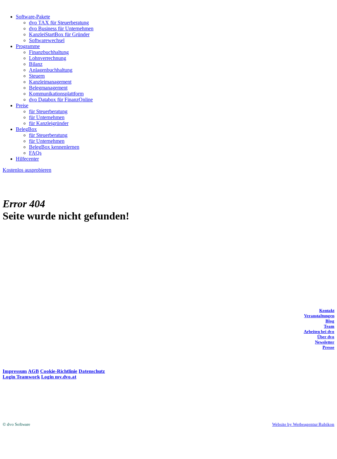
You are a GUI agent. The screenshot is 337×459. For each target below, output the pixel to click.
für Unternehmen (47, 117)
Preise (22, 105)
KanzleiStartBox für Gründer (59, 34)
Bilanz (35, 64)
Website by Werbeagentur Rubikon (303, 424)
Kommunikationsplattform (56, 93)
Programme (28, 46)
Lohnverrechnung (47, 58)
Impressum (15, 371)
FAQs (35, 153)
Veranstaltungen (319, 315)
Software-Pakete (33, 16)
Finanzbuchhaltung (49, 52)
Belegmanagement (48, 87)
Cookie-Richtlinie (58, 371)
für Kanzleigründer (48, 123)
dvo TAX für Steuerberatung (59, 22)
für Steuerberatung (48, 111)
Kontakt (326, 310)
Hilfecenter (27, 159)
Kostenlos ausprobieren (27, 170)
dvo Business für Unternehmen (61, 28)
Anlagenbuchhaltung (50, 70)
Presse (328, 347)
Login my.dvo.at (58, 376)
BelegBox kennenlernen (54, 147)
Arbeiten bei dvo (319, 331)
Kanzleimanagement (50, 82)
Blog (329, 321)
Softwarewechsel (47, 40)
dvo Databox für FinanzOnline (61, 99)
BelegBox (26, 129)
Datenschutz (92, 371)
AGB (33, 371)
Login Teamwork (21, 376)
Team (329, 326)
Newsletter (324, 342)
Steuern (37, 76)
